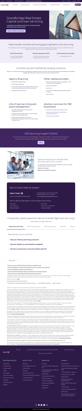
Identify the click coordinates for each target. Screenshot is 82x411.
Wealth (5, 384)
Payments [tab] (63, 226)
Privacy (18, 350)
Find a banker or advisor (68, 372)
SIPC (18, 309)
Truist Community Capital (52, 116)
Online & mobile (8, 375)
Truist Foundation (28, 373)
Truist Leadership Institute (31, 375)
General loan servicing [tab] (16, 226)
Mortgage (6, 373)
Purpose (25, 370)
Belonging (45, 373)
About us (25, 363)
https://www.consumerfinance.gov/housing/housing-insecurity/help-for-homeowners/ (38, 344)
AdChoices (64, 391)
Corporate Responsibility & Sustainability (50, 370)
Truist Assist (65, 387)
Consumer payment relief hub (69, 369)
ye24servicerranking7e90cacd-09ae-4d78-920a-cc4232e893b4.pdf (24, 265)
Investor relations (47, 381)
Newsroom (45, 385)
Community (26, 368)
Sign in (78, 4)
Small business (7, 382)
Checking (6, 363)
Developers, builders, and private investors (57, 109)
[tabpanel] (41, 242)
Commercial (7, 366)
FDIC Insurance (46, 378)
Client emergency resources (70, 366)
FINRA (38, 301)
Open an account (8, 377)
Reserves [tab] (73, 226)
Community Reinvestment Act (50, 366)
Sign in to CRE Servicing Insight (16, 31)
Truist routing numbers (68, 389)
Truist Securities (28, 377)
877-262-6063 (45, 168)
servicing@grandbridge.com (49, 170)
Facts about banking (48, 376)
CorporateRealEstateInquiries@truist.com (47, 196)
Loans (5, 370)
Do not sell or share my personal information (68, 394)
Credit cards (7, 368)
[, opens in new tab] (22, 193)
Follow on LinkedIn (14, 207)
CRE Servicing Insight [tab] (33, 226)
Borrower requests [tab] (50, 226)
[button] (15, 5)
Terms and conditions (45, 353)
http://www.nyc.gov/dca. (65, 338)
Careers (44, 363)
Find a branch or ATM (67, 374)
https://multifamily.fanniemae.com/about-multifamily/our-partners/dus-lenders (27, 271)
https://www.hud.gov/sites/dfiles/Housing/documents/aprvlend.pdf (24, 273)
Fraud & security (69, 350)
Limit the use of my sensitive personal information (42, 350)
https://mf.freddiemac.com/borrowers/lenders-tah (20, 269)
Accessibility (65, 363)
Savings (5, 380)
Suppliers (45, 388)
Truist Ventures (27, 380)
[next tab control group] (74, 227)
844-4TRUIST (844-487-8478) (68, 383)
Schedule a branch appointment (67, 380)
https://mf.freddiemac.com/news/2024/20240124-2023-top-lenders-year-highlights (29, 267)
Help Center (65, 377)
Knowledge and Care (29, 366)
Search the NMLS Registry (17, 314)
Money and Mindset (48, 383)
